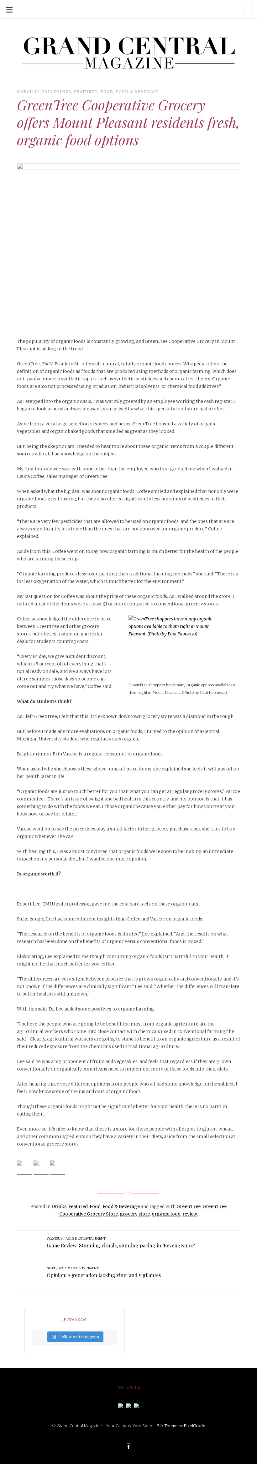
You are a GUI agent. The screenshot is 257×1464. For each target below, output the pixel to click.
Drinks (62, 91)
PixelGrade (194, 1425)
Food (107, 91)
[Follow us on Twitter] (128, 1405)
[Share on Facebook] (24, 1168)
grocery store (135, 1214)
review (189, 1214)
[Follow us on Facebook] (120, 1405)
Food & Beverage (137, 91)
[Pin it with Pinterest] (57, 1168)
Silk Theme (167, 1425)
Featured (86, 91)
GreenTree (188, 1206)
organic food (166, 1214)
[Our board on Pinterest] (136, 1405)
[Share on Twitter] (41, 1168)
